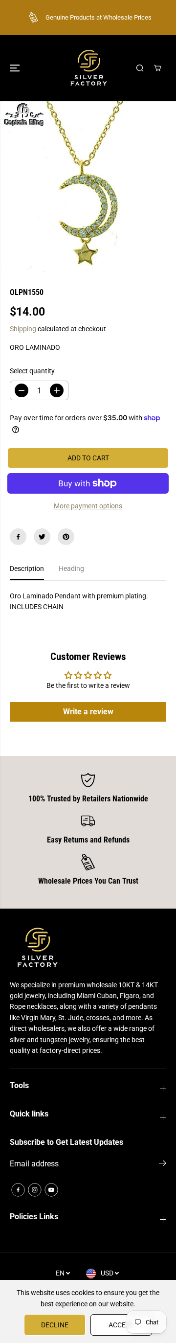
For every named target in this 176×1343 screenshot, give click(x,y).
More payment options (88, 506)
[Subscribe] (162, 1165)
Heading (71, 568)
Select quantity (32, 371)
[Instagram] (34, 1190)
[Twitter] (42, 536)
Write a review (88, 711)
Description (27, 568)
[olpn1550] (88, 187)
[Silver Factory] (88, 68)
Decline (54, 1325)
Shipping (23, 329)
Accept (121, 1325)
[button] (16, 68)
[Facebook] (18, 536)
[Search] (140, 68)
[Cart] (157, 68)
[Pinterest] (66, 536)
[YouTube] (51, 1190)
